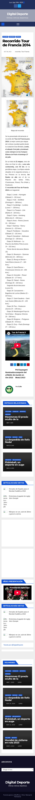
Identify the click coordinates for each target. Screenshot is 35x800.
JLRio (20, 386)
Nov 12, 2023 (10, 725)
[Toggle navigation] (18, 24)
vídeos (18, 36)
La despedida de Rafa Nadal (17, 440)
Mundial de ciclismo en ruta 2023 (16, 741)
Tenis (20, 437)
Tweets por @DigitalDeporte (13, 645)
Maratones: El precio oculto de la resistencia (16, 419)
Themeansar (17, 796)
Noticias (8, 414)
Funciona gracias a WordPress (12, 795)
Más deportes (17, 459)
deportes (12, 36)
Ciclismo (5, 36)
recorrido (18, 51)
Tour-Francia (25, 51)
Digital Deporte (17, 14)
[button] (32, 24)
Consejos (15, 411)
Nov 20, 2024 (10, 703)
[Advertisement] (18, 533)
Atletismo (8, 411)
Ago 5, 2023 (10, 746)
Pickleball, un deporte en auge (14, 463)
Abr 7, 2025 (10, 682)
